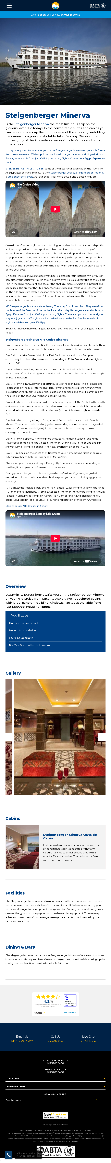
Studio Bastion (72, 1141)
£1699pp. (41, 322)
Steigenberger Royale (20, 176)
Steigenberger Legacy (62, 172)
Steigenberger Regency (90, 172)
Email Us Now (22, 1040)
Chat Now (89, 1040)
